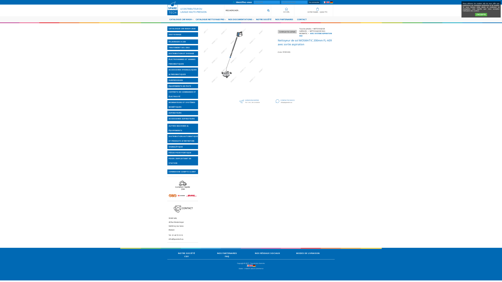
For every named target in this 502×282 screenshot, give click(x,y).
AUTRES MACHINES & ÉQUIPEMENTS (179, 128)
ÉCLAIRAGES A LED (177, 41)
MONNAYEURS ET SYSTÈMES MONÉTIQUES (182, 104)
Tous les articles (305, 29)
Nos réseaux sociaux (267, 253)
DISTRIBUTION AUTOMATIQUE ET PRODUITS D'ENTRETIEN (183, 138)
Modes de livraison (308, 253)
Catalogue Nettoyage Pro (210, 19)
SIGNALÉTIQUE (176, 147)
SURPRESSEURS (176, 80)
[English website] (328, 3)
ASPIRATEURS (175, 113)
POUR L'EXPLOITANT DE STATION (180, 160)
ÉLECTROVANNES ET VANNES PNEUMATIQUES (182, 61)
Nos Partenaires (284, 19)
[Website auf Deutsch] (331, 3)
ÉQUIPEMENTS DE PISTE (180, 86)
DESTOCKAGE (175, 34)
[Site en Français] (324, 3)
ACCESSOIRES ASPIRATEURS (182, 119)
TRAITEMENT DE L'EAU (179, 47)
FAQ (227, 256)
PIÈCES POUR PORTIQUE (180, 152)
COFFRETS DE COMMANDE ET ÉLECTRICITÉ (182, 94)
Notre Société (263, 19)
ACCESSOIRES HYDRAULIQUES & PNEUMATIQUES (183, 72)
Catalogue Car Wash (180, 19)
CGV (186, 256)
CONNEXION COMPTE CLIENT (182, 172)
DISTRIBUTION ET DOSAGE (181, 53)
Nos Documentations (240, 19)
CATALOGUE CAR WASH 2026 (182, 28)
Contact (302, 19)
